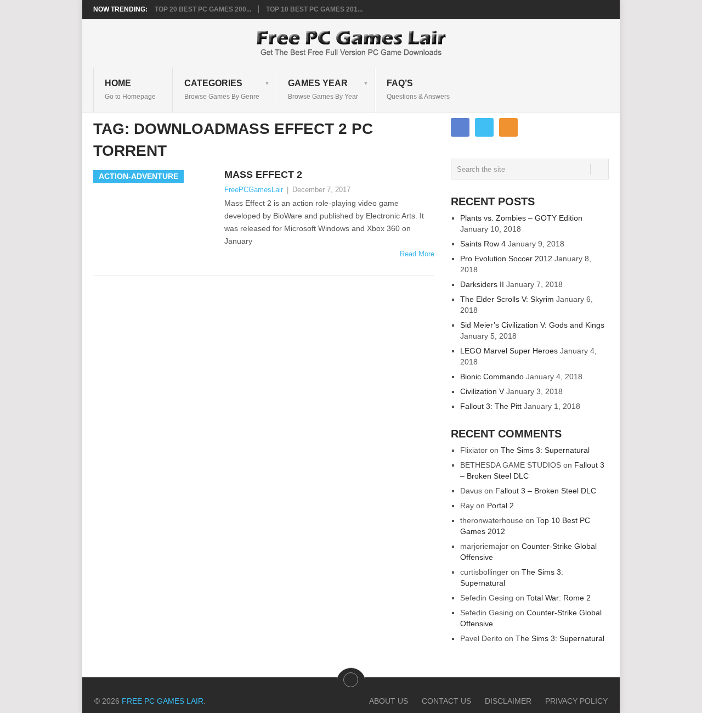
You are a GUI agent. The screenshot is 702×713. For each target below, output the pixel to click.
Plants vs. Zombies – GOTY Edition (521, 218)
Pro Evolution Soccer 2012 (506, 258)
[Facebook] (460, 127)
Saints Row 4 (483, 243)
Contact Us (446, 701)
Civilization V (482, 391)
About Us (388, 701)
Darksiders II (482, 284)
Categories (221, 89)
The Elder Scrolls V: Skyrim (507, 299)
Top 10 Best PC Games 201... (314, 9)
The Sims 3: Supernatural (545, 450)
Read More (417, 254)
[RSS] (508, 127)
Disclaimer (508, 701)
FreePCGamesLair (253, 190)
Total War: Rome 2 (558, 597)
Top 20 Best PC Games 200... (203, 9)
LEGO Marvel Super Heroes (509, 350)
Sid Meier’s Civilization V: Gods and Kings (532, 325)
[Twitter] (484, 127)
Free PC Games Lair (162, 701)
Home (130, 89)
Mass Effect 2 (263, 174)
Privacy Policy (576, 701)
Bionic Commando (492, 376)
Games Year (323, 89)
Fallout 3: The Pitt (491, 406)
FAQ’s (418, 89)
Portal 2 (500, 505)
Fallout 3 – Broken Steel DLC (545, 490)
